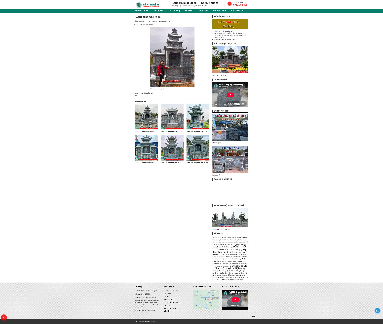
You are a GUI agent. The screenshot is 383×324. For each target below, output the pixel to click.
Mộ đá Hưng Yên (217, 259)
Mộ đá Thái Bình (229, 263)
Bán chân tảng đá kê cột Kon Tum (221, 239)
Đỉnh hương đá (236, 265)
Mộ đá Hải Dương (226, 259)
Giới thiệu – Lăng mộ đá (172, 291)
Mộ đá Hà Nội (243, 257)
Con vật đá (203, 11)
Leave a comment (164, 21)
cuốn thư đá (231, 249)
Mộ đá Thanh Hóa (220, 263)
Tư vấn (166, 296)
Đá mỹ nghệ (175, 11)
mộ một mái (222, 257)
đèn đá (214, 271)
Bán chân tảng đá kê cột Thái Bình (221, 242)
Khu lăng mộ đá (141, 11)
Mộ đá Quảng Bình (147, 93)
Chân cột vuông (223, 250)
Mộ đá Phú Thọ (224, 261)
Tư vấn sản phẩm (238, 11)
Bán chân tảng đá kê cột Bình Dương (221, 237)
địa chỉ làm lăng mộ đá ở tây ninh (234, 279)
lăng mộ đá (242, 252)
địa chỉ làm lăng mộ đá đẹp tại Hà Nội (226, 277)
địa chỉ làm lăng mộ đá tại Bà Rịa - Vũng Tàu (229, 271)
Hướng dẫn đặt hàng (171, 302)
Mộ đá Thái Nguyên (239, 263)
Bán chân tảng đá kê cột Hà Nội (240, 237)
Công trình (167, 294)
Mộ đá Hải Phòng (236, 259)
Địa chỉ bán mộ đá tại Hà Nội (229, 267)
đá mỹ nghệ (242, 269)
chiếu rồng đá (230, 247)
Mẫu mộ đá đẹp (159, 11)
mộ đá (228, 257)
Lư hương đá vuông (229, 254)
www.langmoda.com (148, 310)
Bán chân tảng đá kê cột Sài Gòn (238, 239)
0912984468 (147, 294)
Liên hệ (166, 311)
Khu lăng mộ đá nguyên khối (221, 229)
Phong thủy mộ (169, 299)
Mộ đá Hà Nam (234, 257)
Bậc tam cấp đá (220, 247)
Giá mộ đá (167, 305)
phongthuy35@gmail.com (226, 39)
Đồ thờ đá (189, 11)
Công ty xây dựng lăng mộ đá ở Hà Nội (229, 250)
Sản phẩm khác (219, 11)
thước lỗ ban (226, 266)
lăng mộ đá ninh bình (218, 254)
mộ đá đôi (219, 266)
